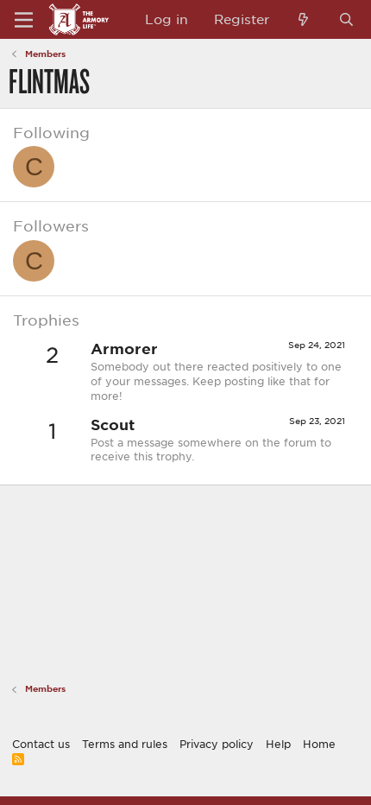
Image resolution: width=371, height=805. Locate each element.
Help (278, 744)
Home (319, 744)
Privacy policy (216, 744)
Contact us (41, 744)
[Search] (346, 19)
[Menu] (23, 20)
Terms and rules (124, 744)
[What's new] (303, 19)
